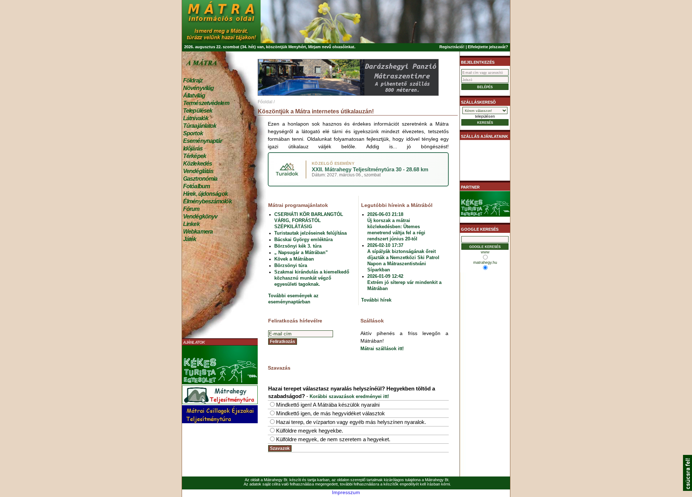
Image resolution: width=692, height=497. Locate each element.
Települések (197, 111)
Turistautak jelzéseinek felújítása (310, 233)
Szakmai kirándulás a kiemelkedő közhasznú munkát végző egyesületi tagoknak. (311, 278)
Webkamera (198, 232)
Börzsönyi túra (290, 265)
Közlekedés (197, 164)
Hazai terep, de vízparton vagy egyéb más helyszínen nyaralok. (351, 422)
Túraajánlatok (199, 126)
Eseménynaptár (202, 141)
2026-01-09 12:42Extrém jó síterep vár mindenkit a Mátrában (404, 282)
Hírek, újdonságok (205, 194)
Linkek (191, 224)
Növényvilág (198, 88)
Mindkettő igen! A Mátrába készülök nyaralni (328, 405)
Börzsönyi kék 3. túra (297, 246)
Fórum (191, 209)
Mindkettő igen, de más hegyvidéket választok (330, 413)
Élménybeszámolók (207, 201)
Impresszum (346, 492)
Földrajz (193, 80)
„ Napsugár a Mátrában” (301, 252)
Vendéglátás (198, 171)
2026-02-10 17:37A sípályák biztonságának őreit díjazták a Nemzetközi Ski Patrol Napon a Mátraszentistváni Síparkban (403, 257)
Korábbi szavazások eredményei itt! (349, 396)
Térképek (194, 156)
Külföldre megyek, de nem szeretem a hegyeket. (333, 439)
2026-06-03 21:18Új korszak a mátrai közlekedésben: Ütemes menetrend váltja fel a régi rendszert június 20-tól (396, 226)
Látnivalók (195, 118)
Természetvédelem (206, 103)
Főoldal (265, 101)
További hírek (376, 300)
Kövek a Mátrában (294, 259)
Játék (189, 239)
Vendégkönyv (200, 216)
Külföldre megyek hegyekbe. (309, 431)
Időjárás (193, 148)
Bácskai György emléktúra (303, 239)
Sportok (193, 133)
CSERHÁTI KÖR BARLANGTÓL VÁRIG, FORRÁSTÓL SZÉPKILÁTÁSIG (308, 220)
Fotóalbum (196, 186)
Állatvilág (194, 95)
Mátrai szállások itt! (382, 348)
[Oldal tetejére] (687, 489)
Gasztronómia (200, 179)
